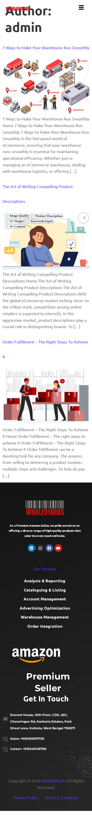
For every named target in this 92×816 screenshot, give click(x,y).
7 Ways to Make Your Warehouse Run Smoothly (46, 47)
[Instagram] (40, 548)
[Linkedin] (31, 548)
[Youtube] (58, 548)
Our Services (44, 568)
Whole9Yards (54, 780)
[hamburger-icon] (81, 7)
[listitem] (46, 721)
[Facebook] (49, 548)
